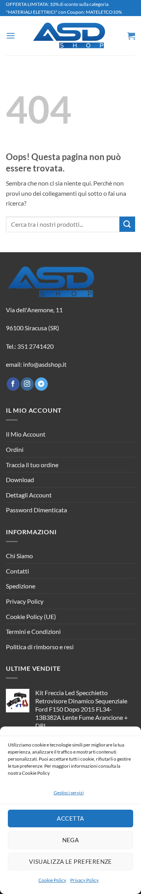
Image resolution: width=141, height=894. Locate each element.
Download (20, 479)
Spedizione (20, 586)
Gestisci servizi (69, 793)
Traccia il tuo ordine (32, 464)
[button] (10, 35)
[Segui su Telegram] (41, 384)
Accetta (70, 818)
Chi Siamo (19, 555)
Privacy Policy (84, 880)
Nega (70, 839)
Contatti (17, 571)
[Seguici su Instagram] (27, 384)
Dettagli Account (29, 495)
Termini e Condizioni (33, 631)
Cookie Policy (52, 880)
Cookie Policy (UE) (31, 616)
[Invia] (127, 224)
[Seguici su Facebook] (13, 384)
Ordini (15, 449)
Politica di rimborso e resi (40, 646)
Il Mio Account (25, 434)
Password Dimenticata (36, 509)
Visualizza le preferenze (70, 861)
